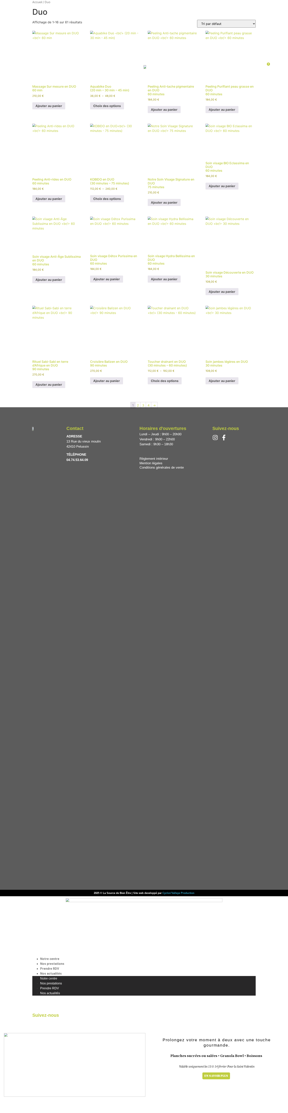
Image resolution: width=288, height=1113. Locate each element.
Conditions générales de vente (161, 467)
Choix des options (107, 199)
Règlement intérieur (153, 459)
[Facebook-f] (224, 437)
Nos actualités (51, 973)
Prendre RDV (49, 969)
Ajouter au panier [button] (48, 199)
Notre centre (49, 959)
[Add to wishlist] (70, 199)
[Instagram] (215, 437)
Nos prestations (52, 964)
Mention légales (150, 463)
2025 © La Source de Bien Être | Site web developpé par (128, 893)
